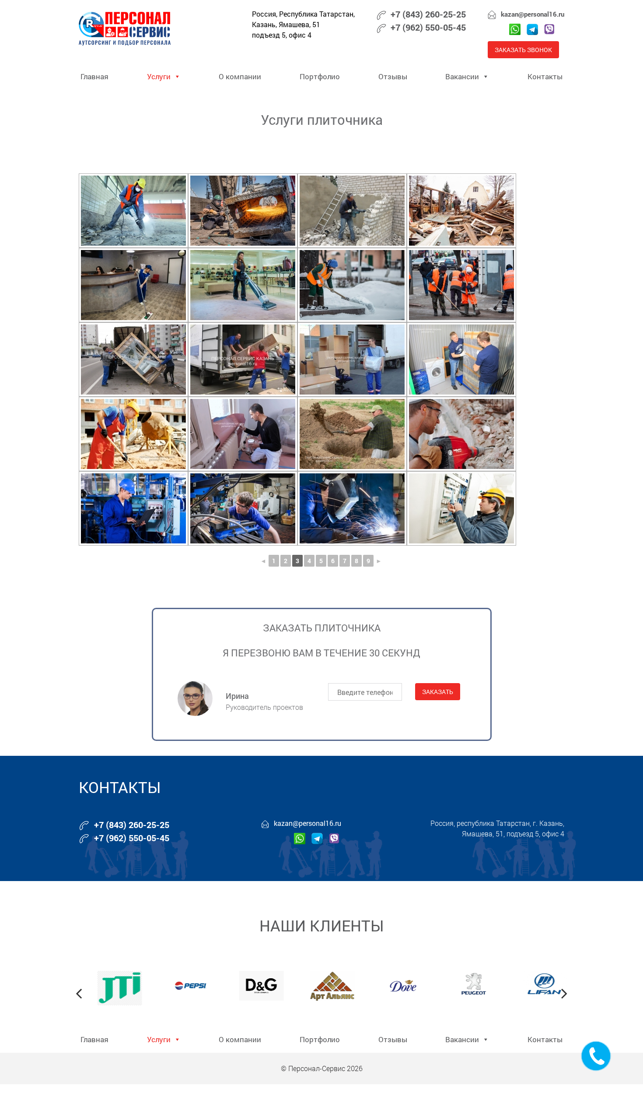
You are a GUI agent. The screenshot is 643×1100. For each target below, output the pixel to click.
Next (564, 993)
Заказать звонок (523, 50)
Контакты (545, 76)
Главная (94, 76)
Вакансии (462, 76)
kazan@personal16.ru (532, 14)
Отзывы (392, 76)
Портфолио (320, 76)
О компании (240, 76)
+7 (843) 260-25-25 (428, 14)
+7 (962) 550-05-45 (428, 27)
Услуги (159, 76)
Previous (79, 993)
